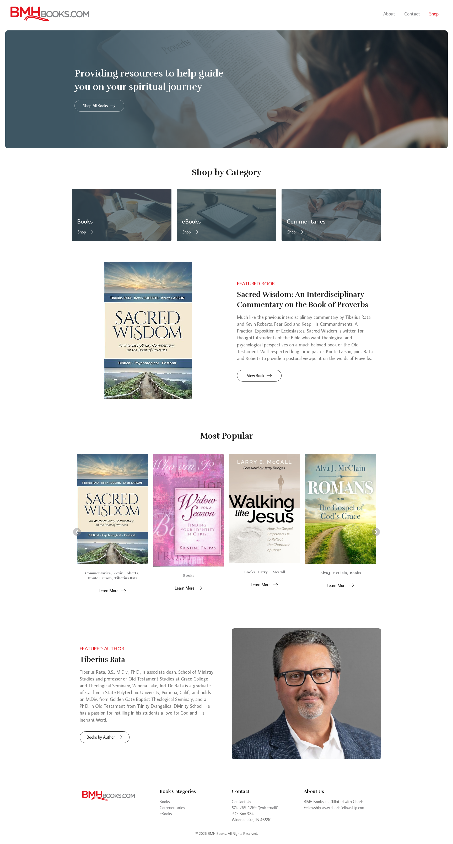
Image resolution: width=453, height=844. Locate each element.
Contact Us (241, 801)
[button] (99, 106)
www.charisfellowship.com (343, 807)
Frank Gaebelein (347, 572)
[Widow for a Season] (112, 509)
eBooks (166, 813)
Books (112, 575)
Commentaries (172, 807)
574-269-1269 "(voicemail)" (255, 807)
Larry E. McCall (195, 572)
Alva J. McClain (257, 573)
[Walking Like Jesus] (188, 507)
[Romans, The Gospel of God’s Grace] (264, 508)
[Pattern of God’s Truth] (340, 507)
